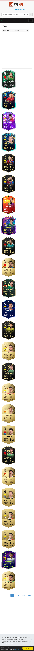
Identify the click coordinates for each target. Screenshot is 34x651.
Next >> (23, 595)
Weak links (6, 30)
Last (29, 595)
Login (10, 9)
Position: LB (16, 30)
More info (17, 649)
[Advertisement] (17, 50)
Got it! (27, 648)
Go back (25, 30)
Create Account (20, 9)
